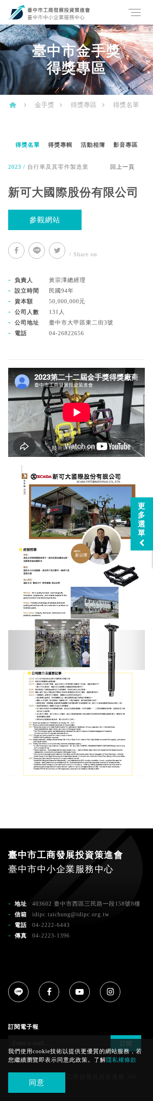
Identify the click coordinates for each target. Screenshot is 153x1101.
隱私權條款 (121, 1060)
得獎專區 (84, 104)
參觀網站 (44, 220)
